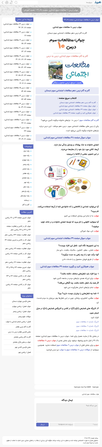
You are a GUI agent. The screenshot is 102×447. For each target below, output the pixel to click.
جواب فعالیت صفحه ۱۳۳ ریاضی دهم (18, 234)
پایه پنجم (26, 164)
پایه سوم (26, 155)
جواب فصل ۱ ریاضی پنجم (22, 311)
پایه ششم (26, 169)
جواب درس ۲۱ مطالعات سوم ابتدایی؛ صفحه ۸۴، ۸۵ (17, 42)
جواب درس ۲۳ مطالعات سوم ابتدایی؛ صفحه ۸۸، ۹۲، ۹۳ (17, 26)
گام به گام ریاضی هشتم (22, 337)
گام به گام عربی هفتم (23, 326)
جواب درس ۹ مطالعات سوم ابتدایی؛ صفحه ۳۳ (17, 129)
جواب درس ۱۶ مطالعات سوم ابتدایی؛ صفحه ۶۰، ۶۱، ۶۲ (17, 81)
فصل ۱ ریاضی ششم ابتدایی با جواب (18, 321)
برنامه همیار (94, 438)
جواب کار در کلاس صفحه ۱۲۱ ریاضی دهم (18, 286)
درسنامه (26, 200)
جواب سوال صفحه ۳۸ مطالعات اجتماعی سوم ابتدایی (77, 106)
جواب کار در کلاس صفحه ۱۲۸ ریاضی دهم (18, 255)
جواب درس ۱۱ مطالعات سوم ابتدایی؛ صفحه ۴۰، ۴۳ (17, 121)
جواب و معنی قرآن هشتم (22, 342)
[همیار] (98, 2)
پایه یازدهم (25, 191)
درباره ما (89, 2)
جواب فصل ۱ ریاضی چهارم (21, 306)
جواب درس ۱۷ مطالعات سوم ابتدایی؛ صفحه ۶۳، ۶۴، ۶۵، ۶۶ (17, 73)
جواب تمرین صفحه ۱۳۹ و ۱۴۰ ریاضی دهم (18, 219)
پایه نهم (26, 182)
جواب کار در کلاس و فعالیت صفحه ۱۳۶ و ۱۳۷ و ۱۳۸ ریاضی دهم (19, 228)
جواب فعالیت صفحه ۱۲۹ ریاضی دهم (18, 248)
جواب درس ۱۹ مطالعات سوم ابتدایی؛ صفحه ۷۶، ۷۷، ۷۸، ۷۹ (17, 58)
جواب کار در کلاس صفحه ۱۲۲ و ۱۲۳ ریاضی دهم (18, 278)
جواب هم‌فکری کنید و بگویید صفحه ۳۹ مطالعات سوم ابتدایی (74, 113)
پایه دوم (26, 151)
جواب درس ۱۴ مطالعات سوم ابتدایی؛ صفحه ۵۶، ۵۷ (17, 97)
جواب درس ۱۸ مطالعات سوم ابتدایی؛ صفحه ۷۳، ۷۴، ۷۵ (17, 65)
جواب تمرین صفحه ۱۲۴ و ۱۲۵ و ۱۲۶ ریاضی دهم (18, 269)
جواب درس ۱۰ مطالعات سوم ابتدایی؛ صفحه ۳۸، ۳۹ (81, 19)
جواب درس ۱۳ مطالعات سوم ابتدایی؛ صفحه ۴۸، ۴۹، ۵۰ (17, 105)
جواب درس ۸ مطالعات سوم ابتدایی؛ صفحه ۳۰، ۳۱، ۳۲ (17, 137)
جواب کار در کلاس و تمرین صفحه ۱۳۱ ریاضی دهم (18, 242)
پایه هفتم (26, 173)
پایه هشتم (25, 177)
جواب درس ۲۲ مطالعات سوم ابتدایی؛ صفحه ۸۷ (17, 34)
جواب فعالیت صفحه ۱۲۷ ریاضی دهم (18, 262)
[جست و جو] (26, 2)
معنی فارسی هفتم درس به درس (19, 332)
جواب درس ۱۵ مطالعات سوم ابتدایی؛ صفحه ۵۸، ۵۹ (17, 89)
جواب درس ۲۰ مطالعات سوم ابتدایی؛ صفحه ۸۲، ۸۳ (17, 50)
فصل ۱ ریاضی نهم (24, 352)
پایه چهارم (25, 160)
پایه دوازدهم (25, 195)
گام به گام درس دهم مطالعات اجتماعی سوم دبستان (78, 102)
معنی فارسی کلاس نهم (23, 347)
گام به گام (25, 204)
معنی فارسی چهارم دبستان (21, 301)
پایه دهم (26, 186)
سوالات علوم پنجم (24, 316)
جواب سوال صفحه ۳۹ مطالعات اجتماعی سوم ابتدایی (77, 109)
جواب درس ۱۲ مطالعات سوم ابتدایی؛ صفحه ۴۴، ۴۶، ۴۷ (17, 113)
